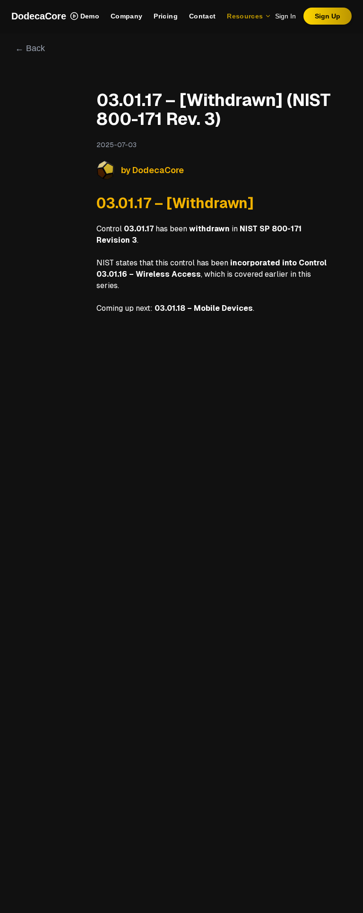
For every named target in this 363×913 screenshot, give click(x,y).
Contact (202, 16)
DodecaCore (38, 16)
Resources (245, 16)
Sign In (285, 16)
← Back (30, 48)
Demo (89, 16)
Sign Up (327, 16)
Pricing (165, 16)
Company (126, 16)
